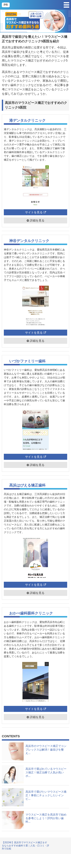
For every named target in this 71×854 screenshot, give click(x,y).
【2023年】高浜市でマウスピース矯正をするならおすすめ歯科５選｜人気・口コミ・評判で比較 (25, 845)
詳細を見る (37, 220)
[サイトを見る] (35, 185)
